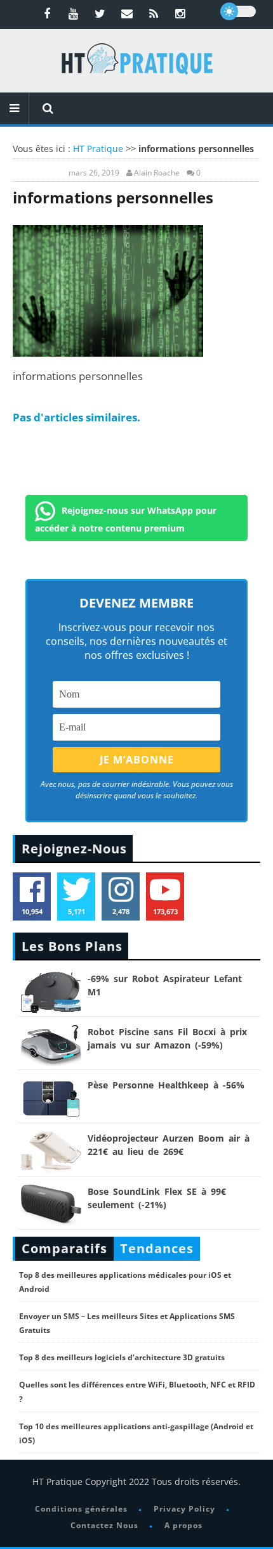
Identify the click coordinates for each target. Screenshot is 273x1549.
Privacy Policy (184, 1508)
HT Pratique (98, 149)
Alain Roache (157, 173)
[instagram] (180, 13)
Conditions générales (81, 1508)
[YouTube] (73, 13)
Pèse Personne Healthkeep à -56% (166, 1085)
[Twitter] (100, 13)
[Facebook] (47, 13)
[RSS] (153, 13)
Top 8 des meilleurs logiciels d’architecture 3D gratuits (122, 1357)
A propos (183, 1525)
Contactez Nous (104, 1525)
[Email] (127, 13)
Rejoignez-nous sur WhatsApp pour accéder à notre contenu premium (125, 519)
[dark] (238, 11)
